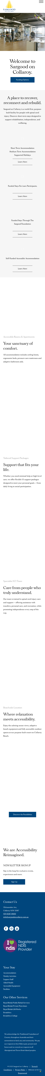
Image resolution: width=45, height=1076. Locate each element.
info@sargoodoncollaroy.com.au (16, 917)
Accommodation (9, 973)
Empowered (22, 1073)
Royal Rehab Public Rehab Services (16, 1003)
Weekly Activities (9, 976)
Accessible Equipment (11, 986)
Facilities (6, 989)
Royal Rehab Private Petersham (15, 1006)
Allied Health (8, 983)
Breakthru (7, 1013)
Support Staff (8, 979)
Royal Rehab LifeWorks (12, 1009)
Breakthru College (10, 1016)
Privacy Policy (20, 1070)
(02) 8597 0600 (9, 914)
